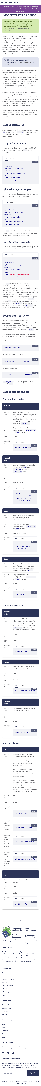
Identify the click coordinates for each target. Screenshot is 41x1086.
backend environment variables (14, 54)
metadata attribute (21, 384)
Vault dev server (32, 288)
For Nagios (6, 992)
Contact (4, 1034)
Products (5, 973)
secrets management (12, 299)
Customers (5, 1030)
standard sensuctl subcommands (19, 334)
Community (6, 1005)
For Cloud (6, 988)
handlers (27, 62)
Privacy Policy (21, 1083)
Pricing (4, 995)
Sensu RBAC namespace (22, 708)
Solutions (5, 982)
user (33, 329)
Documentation (7, 1008)
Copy (35, 161)
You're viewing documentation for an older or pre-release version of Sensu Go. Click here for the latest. (20, 9)
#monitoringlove (14, 1081)
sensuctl (17, 323)
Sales (4, 1037)
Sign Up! (33, 1073)
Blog (3, 1027)
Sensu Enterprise (9, 979)
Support (4, 1014)
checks (20, 62)
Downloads (6, 1011)
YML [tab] (6, 158)
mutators (7, 64)
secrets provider (20, 73)
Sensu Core (7, 976)
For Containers (8, 985)
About (4, 1024)
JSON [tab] (12, 158)
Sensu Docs (11, 2)
